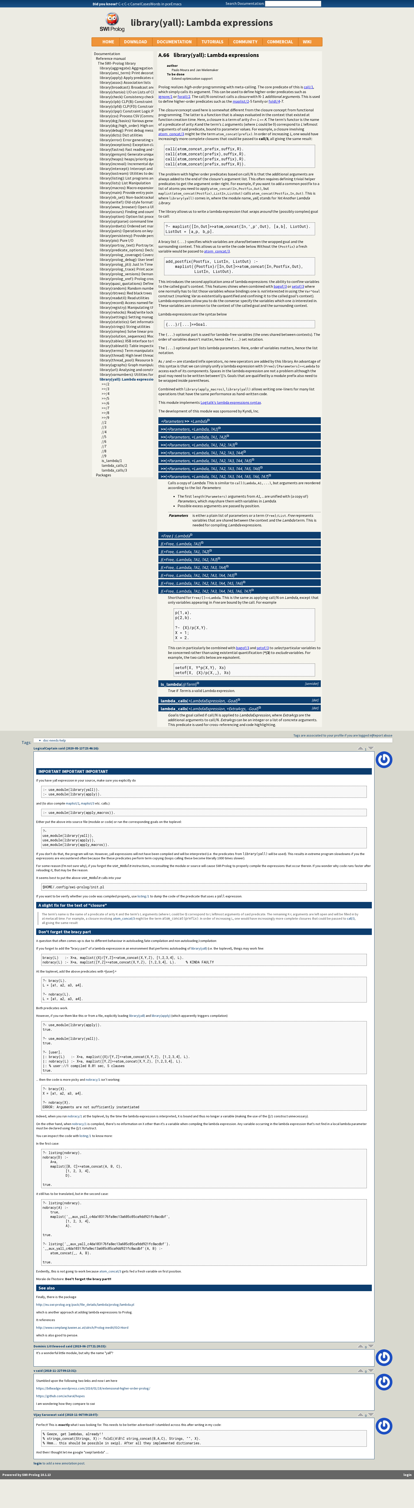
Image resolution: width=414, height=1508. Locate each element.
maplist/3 (87, 803)
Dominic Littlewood (49, 1346)
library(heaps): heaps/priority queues (130, 159)
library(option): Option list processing (131, 216)
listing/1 (143, 896)
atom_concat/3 (171, 133)
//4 (104, 431)
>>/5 (105, 398)
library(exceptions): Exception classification (136, 144)
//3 (104, 427)
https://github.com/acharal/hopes (60, 1396)
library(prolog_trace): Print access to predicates (139, 269)
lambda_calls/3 (114, 470)
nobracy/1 (93, 1079)
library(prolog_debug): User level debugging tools (141, 259)
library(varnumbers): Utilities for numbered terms (141, 374)
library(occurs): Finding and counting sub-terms (139, 211)
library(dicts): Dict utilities (121, 135)
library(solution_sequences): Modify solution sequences (145, 336)
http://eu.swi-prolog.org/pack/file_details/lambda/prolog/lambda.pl (85, 1304)
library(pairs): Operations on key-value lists (135, 230)
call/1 (308, 86)
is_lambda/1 (112, 460)
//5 (104, 436)
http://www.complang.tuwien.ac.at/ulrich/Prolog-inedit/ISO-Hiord (82, 1327)
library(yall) (199, 948)
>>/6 (105, 403)
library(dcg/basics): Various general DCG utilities (139, 120)
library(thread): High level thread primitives (135, 355)
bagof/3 (280, 286)
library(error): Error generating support (132, 139)
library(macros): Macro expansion (127, 187)
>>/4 (105, 393)
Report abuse (382, 735)
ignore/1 (165, 96)
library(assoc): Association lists (125, 82)
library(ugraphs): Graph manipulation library (136, 364)
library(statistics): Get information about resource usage (146, 321)
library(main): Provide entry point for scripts (136, 192)
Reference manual (111, 58)
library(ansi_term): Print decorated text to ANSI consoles (147, 72)
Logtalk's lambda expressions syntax (231, 402)
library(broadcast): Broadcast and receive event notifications (149, 87)
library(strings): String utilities (125, 326)
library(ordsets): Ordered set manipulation (134, 226)
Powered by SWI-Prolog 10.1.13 (26, 1475)
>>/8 (105, 412)
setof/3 (298, 286)
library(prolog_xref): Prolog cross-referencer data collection (150, 278)
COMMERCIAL (280, 42)
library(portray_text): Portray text (128, 245)
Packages (103, 475)
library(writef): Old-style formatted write (134, 202)
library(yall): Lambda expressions (129, 379)
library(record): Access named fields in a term (136, 302)
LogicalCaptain (46, 748)
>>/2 (105, 384)
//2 (104, 422)
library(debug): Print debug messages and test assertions (146, 130)
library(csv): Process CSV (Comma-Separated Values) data (146, 115)
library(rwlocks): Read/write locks (127, 312)
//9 (104, 455)
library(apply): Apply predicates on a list (132, 77)
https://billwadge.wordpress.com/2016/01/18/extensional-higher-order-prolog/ (93, 1388)
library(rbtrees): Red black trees (126, 293)
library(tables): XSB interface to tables (131, 340)
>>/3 (105, 388)
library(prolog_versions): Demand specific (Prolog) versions (148, 273)
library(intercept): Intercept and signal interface (139, 168)
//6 (104, 441)
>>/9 (105, 417)
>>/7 (105, 407)
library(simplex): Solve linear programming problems (143, 331)
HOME (108, 42)
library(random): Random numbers (128, 288)
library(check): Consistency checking (129, 96)
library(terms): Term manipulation (128, 350)
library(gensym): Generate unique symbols (134, 154)
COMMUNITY (245, 42)
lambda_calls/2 (114, 465)
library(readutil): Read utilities (124, 297)
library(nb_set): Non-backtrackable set (132, 197)
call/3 (351, 918)
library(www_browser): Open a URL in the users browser (145, 206)
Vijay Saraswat (45, 1414)
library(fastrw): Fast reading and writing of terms (140, 149)
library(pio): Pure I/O (116, 240)
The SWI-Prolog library (117, 63)
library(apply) (161, 1015)
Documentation (107, 53)
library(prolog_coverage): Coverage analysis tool (140, 254)
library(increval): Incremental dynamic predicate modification (150, 163)
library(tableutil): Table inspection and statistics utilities (146, 345)
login (38, 1463)
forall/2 (184, 96)
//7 (104, 446)
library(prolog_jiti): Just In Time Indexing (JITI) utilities (145, 264)
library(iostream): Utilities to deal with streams (139, 173)
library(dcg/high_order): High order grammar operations (146, 125)
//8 (104, 451)
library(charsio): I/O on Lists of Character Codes (138, 92)
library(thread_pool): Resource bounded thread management (150, 360)
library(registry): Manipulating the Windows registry (142, 307)
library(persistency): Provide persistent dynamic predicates (148, 235)
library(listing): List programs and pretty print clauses (144, 178)
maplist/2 (241, 101)
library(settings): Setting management (132, 317)
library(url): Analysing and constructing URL (135, 369)
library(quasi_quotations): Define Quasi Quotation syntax (146, 283)
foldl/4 (274, 101)
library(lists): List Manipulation (125, 182)
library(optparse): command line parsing (133, 221)
